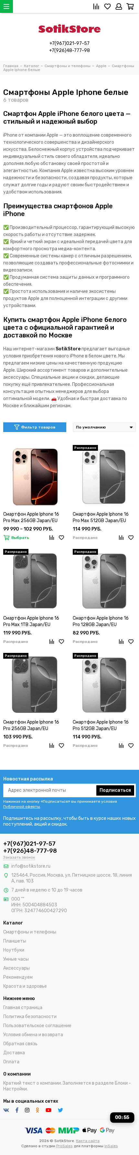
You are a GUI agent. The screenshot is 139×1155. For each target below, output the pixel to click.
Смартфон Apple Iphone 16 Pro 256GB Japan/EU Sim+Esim (31, 725)
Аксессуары (16, 968)
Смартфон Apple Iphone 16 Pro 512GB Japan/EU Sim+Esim (101, 725)
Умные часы (16, 959)
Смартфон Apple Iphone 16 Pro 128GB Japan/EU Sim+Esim (101, 621)
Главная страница (22, 1007)
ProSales (64, 1146)
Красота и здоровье (25, 986)
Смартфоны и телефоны (29, 932)
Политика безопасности (30, 1016)
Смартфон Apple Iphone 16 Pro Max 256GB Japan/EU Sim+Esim (31, 517)
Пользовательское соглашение (37, 1025)
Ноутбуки (13, 950)
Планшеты (14, 941)
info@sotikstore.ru (30, 866)
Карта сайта (88, 1141)
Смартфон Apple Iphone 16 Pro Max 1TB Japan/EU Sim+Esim (31, 621)
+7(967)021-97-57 (69, 43)
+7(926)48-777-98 (69, 50)
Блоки (121, 1083)
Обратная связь (20, 1044)
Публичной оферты (21, 806)
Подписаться (115, 790)
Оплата (11, 1062)
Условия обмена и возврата (33, 1034)
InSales (111, 1146)
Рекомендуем (18, 977)
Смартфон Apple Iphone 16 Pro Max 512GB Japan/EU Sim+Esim (101, 517)
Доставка (14, 1053)
